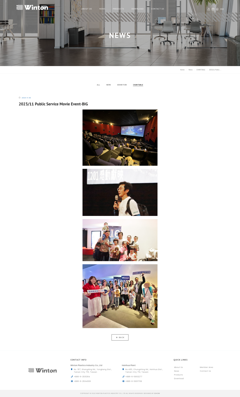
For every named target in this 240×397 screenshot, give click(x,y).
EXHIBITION (122, 85)
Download (138, 8)
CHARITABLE (200, 70)
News (102, 8)
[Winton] (32, 6)
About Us (87, 8)
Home (182, 70)
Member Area (206, 367)
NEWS (108, 85)
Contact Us (157, 8)
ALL (98, 85)
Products (118, 8)
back (121, 337)
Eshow (157, 393)
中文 (222, 9)
